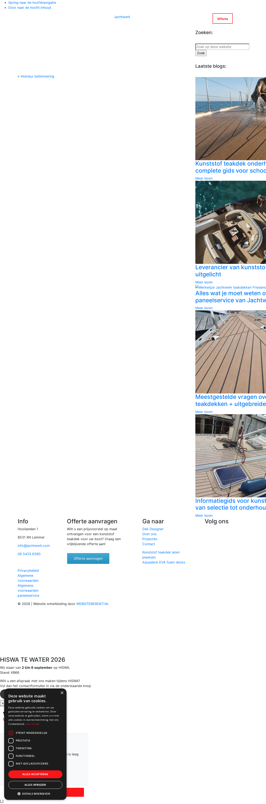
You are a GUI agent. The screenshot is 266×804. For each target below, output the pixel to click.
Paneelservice (89, 18)
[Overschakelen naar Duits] (241, 18)
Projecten (149, 539)
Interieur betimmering (37, 76)
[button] (35, 794)
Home (42, 18)
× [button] (61, 693)
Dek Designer (153, 529)
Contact (196, 18)
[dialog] (35, 744)
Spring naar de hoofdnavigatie (32, 2)
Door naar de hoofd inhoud (29, 7)
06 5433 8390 (29, 554)
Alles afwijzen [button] (35, 785)
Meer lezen (204, 178)
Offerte (222, 19)
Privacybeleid (28, 570)
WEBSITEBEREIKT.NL (92, 604)
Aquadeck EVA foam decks (163, 562)
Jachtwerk (122, 17)
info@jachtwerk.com (34, 545)
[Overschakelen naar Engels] (236, 18)
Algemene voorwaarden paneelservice (28, 590)
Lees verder (32, 724)
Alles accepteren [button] (35, 774)
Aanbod (60, 18)
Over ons (149, 534)
